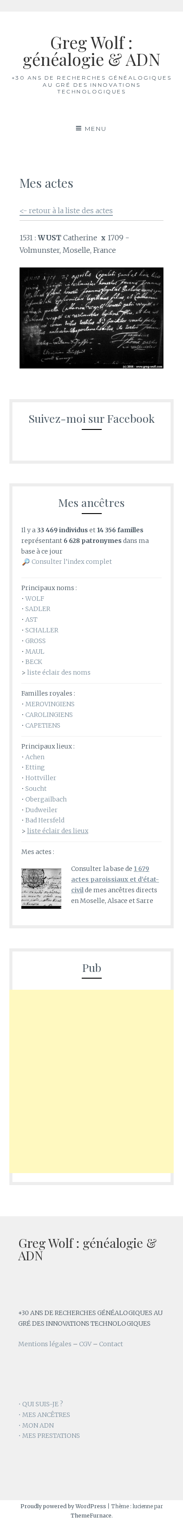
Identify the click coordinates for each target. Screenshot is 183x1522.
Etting (35, 767)
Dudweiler (41, 810)
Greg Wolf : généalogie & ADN (91, 50)
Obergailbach (46, 799)
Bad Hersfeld (44, 820)
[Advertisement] (91, 1081)
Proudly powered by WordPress (63, 1506)
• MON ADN (36, 1425)
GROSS (35, 641)
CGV (85, 1344)
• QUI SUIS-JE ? (40, 1404)
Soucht (36, 789)
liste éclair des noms (59, 672)
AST (31, 619)
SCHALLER (41, 630)
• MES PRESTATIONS (49, 1436)
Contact (111, 1344)
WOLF (34, 599)
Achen (34, 757)
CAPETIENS (42, 725)
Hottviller (40, 778)
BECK (33, 662)
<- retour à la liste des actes (66, 210)
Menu (96, 128)
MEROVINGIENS (50, 704)
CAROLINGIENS (49, 715)
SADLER (37, 609)
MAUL (34, 652)
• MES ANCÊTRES (44, 1415)
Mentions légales (45, 1344)
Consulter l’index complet (72, 562)
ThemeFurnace (91, 1515)
